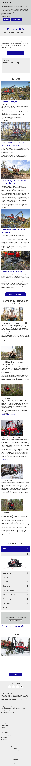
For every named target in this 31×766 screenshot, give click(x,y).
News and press (5, 725)
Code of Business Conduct (15, 753)
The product (4, 723)
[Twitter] (13, 686)
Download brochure (15, 53)
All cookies (6, 19)
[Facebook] (9, 686)
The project (4, 722)
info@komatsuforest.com (9, 712)
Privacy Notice (15, 757)
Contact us (15, 674)
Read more (4, 714)
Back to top (15, 764)
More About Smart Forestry (8, 414)
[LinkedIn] (17, 686)
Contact (3, 727)
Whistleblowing (15, 759)
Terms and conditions (15, 750)
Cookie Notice (15, 755)
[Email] (21, 686)
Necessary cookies (16, 19)
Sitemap (15, 748)
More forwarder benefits (15, 294)
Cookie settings (7, 22)
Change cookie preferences (15, 620)
